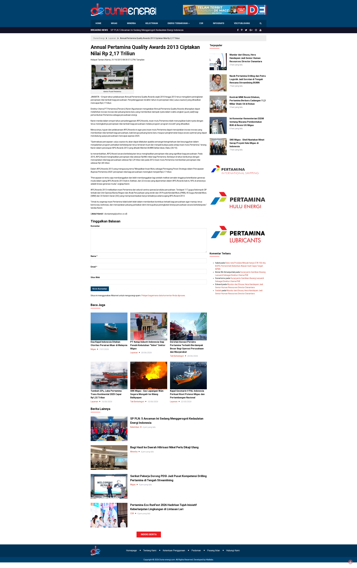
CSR (201, 23)
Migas (114, 23)
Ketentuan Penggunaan (174, 550)
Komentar (95, 226)
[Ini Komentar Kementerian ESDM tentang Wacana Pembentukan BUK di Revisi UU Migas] (218, 125)
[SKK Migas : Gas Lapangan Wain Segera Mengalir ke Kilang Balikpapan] (148, 375)
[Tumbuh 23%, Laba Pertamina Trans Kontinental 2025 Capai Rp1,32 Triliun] (109, 375)
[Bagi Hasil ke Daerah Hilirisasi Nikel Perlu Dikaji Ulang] (109, 457)
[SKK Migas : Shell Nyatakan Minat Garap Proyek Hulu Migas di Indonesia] (218, 146)
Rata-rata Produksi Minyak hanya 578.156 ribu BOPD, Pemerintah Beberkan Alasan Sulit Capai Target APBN (240, 266)
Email (94, 267)
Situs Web (95, 277)
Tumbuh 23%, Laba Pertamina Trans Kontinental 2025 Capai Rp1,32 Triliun (106, 394)
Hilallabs (209, 560)
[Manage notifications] (350, 562)
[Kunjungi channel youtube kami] (260, 30)
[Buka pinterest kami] (245, 30)
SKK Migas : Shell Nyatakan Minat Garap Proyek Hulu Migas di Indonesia (247, 143)
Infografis (219, 23)
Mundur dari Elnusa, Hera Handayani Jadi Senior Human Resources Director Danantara (246, 58)
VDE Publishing (242, 23)
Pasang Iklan (213, 550)
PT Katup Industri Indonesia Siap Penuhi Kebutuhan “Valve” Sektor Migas (147, 345)
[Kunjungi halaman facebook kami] (242, 30)
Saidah (218, 290)
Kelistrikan (152, 23)
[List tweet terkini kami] (249, 30)
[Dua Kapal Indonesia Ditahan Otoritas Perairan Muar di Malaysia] (109, 326)
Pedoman (196, 550)
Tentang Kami (149, 550)
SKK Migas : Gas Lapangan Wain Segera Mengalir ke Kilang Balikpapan (146, 394)
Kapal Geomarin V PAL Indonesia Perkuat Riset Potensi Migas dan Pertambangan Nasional (187, 394)
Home (98, 23)
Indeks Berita (149, 534)
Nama (94, 256)
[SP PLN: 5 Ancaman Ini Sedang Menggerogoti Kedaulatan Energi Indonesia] (109, 428)
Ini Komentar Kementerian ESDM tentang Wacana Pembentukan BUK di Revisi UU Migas (247, 122)
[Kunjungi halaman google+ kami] (253, 30)
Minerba (132, 23)
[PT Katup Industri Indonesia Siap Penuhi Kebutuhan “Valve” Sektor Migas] (148, 326)
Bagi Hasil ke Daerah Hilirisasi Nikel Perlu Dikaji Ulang (137, 30)
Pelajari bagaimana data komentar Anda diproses (163, 295)
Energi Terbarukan (178, 23)
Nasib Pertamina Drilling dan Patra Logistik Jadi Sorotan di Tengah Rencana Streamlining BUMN (248, 79)
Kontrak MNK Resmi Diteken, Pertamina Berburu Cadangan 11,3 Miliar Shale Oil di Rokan (248, 100)
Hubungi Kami (233, 550)
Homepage (131, 550)
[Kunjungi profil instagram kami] (257, 30)
